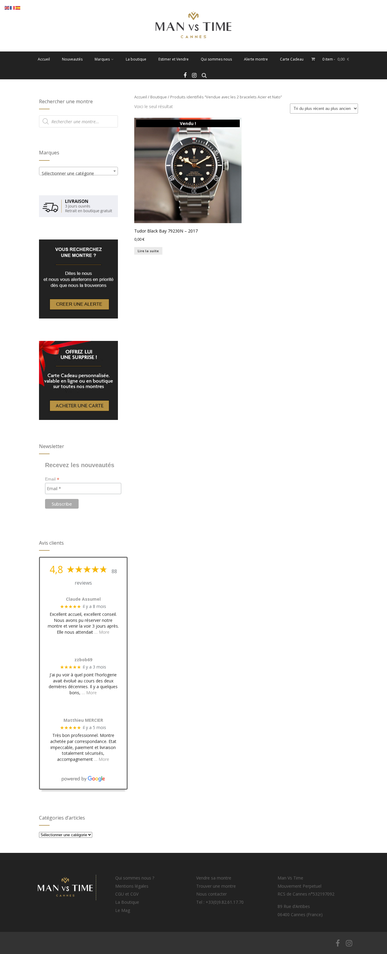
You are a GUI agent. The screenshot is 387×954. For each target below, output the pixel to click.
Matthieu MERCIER (83, 720)
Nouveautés (72, 59)
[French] (12, 7)
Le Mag (122, 910)
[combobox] (78, 171)
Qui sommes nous (216, 59)
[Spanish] (18, 7)
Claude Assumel (83, 599)
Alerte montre (256, 59)
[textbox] (78, 173)
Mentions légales (131, 886)
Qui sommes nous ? (134, 878)
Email (52, 479)
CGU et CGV (126, 894)
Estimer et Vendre (173, 59)
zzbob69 (83, 659)
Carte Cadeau (292, 59)
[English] (7, 7)
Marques (102, 59)
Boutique (158, 97)
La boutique (136, 59)
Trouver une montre (216, 886)
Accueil (44, 59)
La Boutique (127, 902)
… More (101, 632)
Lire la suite (148, 251)
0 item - (335, 59)
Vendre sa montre (213, 878)
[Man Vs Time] (193, 48)
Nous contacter (211, 894)
